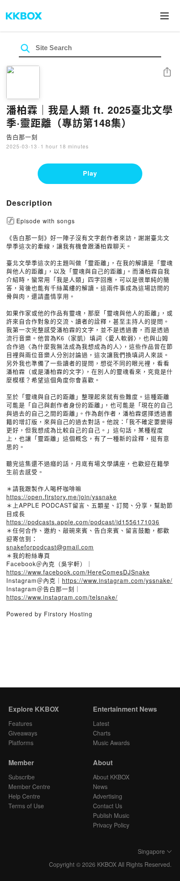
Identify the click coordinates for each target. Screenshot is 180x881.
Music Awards (111, 742)
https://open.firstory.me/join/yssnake (61, 497)
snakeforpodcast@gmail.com (50, 547)
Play (90, 173)
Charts (102, 733)
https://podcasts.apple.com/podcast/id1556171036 (82, 522)
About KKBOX (111, 777)
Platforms (20, 742)
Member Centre (29, 786)
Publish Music (111, 815)
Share (167, 73)
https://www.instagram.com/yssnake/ (117, 580)
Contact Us (107, 806)
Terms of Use (26, 806)
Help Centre (24, 796)
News (100, 786)
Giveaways (22, 733)
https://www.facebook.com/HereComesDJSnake (78, 572)
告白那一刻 (22, 137)
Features (20, 723)
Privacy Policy (111, 825)
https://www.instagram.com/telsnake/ (62, 597)
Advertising (107, 796)
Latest (101, 723)
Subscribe (21, 777)
